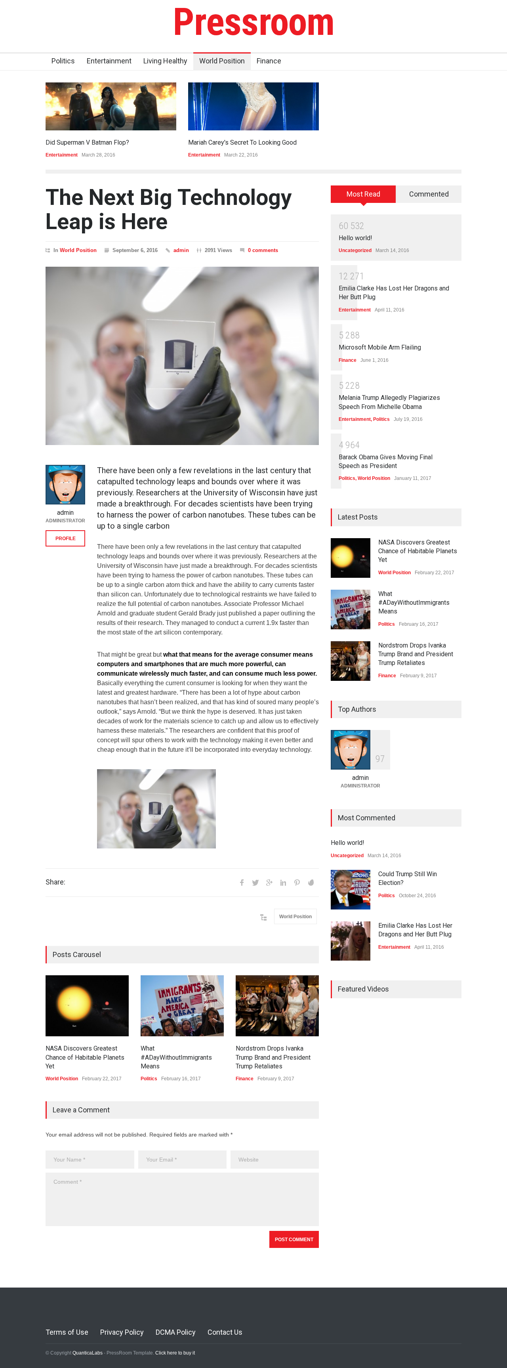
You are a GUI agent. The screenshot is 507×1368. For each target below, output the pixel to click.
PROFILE (65, 538)
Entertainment (109, 61)
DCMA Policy (176, 1332)
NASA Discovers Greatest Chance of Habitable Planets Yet (85, 1057)
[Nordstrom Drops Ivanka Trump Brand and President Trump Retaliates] (277, 1005)
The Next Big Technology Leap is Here (169, 209)
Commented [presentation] (429, 194)
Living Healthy (165, 61)
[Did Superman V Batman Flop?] (111, 106)
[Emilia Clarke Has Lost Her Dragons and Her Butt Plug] (350, 941)
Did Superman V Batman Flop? (87, 142)
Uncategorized (355, 250)
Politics (63, 61)
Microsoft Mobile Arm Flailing (380, 347)
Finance (269, 61)
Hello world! (355, 238)
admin (181, 250)
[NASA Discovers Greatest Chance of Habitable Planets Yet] (87, 1005)
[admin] (65, 484)
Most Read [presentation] (363, 194)
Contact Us (225, 1332)
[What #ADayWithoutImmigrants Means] (182, 1005)
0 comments (263, 250)
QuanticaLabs (87, 1353)
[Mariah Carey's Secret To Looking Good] (253, 106)
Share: (55, 882)
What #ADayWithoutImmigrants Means (176, 1057)
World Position (222, 61)
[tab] (363, 196)
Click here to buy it (175, 1353)
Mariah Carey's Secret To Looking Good (242, 142)
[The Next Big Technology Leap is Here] (182, 356)
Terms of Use (67, 1332)
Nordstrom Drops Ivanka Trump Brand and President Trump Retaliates (273, 1057)
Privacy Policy (122, 1332)
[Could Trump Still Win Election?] (350, 889)
